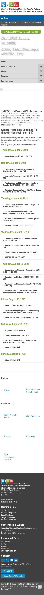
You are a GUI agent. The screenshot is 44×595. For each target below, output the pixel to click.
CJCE (3, 543)
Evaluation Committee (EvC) (16, 335)
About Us (5, 548)
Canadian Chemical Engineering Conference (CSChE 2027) (19, 529)
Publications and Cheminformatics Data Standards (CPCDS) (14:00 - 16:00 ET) (20, 184)
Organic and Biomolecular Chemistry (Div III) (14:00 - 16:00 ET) (22, 219)
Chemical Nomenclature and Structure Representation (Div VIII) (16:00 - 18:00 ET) (20, 291)
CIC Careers (6, 566)
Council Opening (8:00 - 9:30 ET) (18, 156)
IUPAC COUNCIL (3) (12, 360)
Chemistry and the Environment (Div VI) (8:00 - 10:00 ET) (20, 239)
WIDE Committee (8, 519)
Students (5, 510)
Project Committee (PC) (15, 330)
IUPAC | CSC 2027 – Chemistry (13, 532)
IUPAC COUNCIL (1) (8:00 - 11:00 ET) (19, 305)
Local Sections (7, 515)
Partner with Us (7, 81)
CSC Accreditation (8, 550)
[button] (22, 156)
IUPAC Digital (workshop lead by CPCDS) (21, 317)
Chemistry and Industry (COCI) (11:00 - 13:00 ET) (22, 278)
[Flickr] (11, 560)
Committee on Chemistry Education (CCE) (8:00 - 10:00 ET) (21, 271)
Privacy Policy (16, 586)
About (3, 71)
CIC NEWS (5, 541)
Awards (4, 546)
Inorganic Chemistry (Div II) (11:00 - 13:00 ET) (20, 177)
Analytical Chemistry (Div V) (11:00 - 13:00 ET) (21, 246)
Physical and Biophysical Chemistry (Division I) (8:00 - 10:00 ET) (18, 170)
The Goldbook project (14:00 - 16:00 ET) (21, 252)
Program (4, 76)
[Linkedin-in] (3, 560)
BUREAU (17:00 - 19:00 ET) (15, 257)
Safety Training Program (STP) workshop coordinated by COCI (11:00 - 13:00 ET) (21, 311)
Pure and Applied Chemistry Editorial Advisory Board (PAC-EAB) (19, 341)
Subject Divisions (8, 517)
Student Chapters (8, 512)
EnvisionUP (6, 589)
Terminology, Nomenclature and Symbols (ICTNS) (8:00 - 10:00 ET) (21, 205)
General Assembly (8, 66)
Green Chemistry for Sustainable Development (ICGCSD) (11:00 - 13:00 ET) (19, 212)
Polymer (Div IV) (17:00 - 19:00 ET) (18, 225)
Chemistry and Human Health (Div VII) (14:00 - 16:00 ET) (22, 285)
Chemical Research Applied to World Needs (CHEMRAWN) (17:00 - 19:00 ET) (22, 191)
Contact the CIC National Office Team (16, 564)
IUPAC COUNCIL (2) (12, 347)
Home (3, 61)
